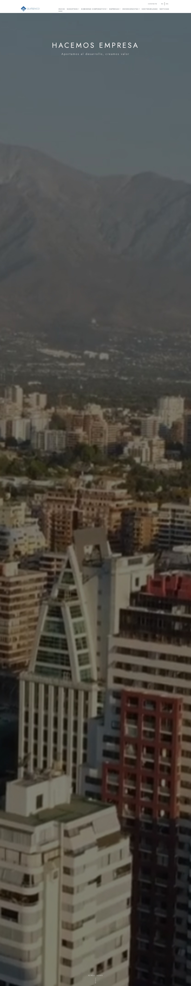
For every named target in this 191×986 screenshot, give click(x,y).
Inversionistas (130, 9)
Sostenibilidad (149, 9)
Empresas (114, 9)
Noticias (164, 9)
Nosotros (72, 9)
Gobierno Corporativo (93, 9)
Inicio (61, 9)
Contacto (152, 4)
